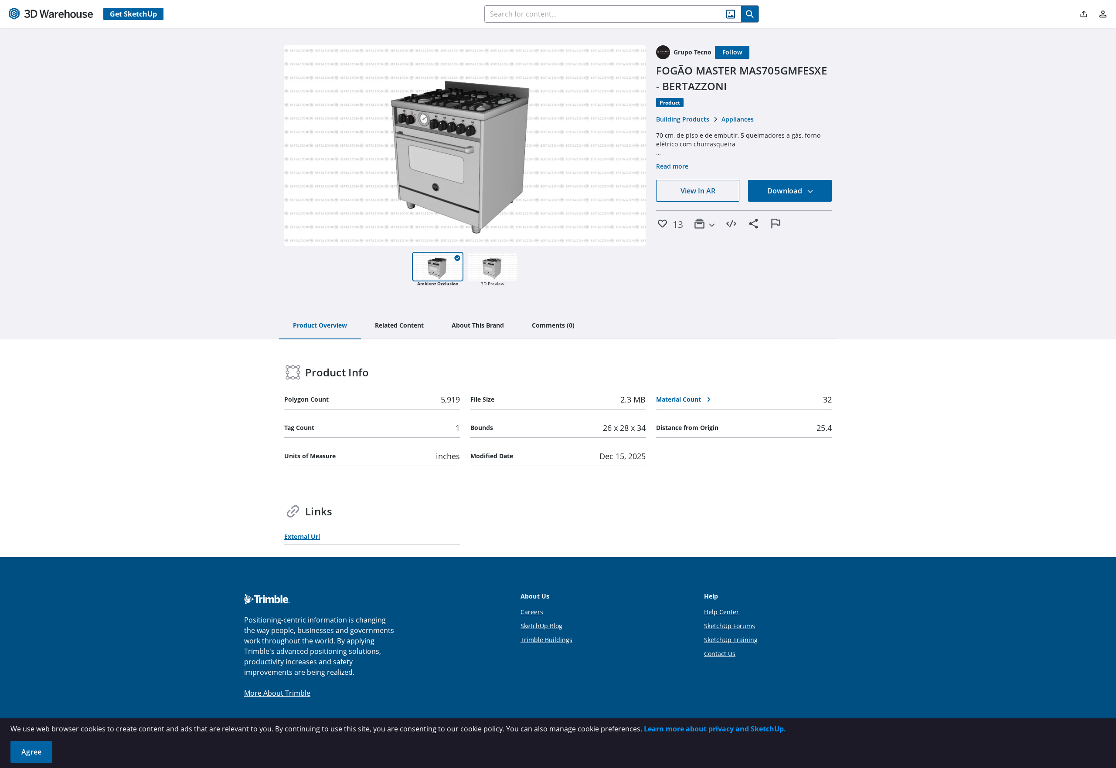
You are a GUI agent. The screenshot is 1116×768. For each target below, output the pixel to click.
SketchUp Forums (729, 626)
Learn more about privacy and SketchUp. (715, 729)
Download (785, 191)
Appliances (737, 119)
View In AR (697, 191)
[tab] (320, 325)
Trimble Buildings (546, 640)
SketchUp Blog (541, 626)
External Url (302, 536)
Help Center (721, 612)
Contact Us (719, 654)
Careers (532, 612)
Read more (672, 166)
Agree (31, 752)
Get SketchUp (133, 14)
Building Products (682, 119)
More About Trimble (277, 693)
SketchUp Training (731, 640)
